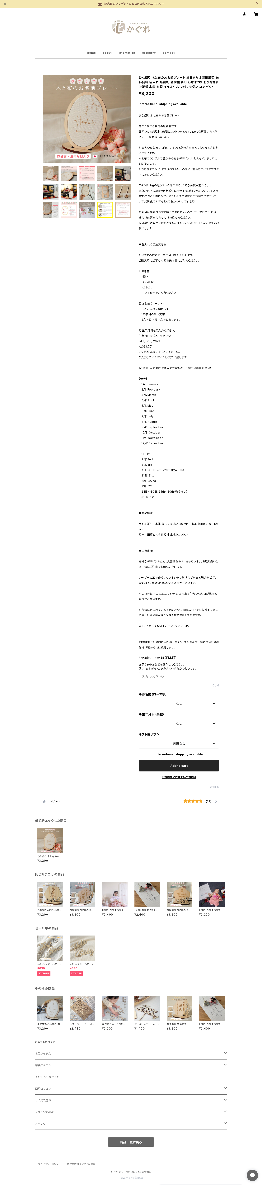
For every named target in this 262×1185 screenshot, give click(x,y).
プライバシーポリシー (49, 1164)
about (107, 52)
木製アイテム (43, 1053)
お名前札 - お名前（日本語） (158, 658)
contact (169, 52)
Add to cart (179, 766)
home (91, 52)
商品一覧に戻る (131, 1142)
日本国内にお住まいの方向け (179, 777)
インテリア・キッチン (47, 1076)
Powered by (127, 1178)
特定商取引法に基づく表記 (81, 1164)
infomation (127, 52)
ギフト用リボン (149, 734)
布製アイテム (43, 1065)
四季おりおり (43, 1088)
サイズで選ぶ (43, 1100)
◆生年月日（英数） (152, 714)
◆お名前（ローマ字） (153, 694)
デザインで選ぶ (44, 1112)
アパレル (40, 1123)
